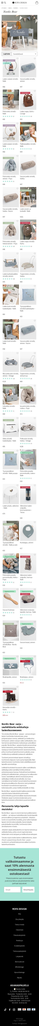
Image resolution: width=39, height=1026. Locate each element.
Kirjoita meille (20, 989)
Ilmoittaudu (28, 889)
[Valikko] (2, 3)
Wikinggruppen (22, 1023)
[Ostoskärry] (37, 2)
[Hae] (5, 3)
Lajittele (6, 54)
